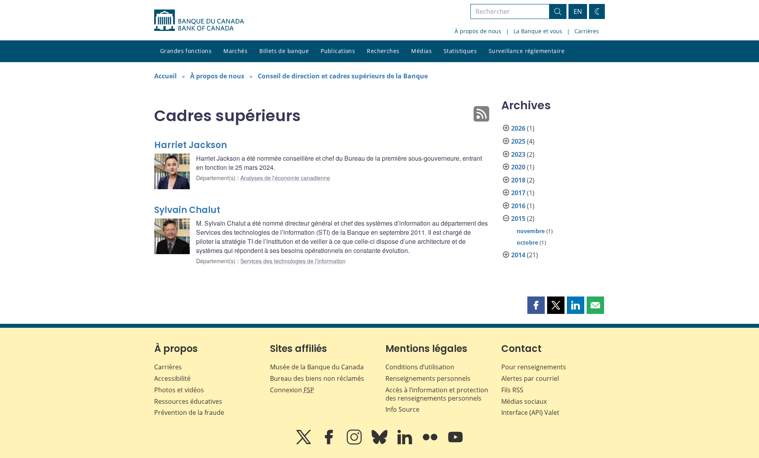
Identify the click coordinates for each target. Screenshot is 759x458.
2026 (518, 128)
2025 (518, 141)
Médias (421, 51)
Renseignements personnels (427, 378)
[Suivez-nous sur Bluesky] (380, 442)
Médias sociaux (524, 401)
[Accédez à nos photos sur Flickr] (431, 442)
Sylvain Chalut (187, 210)
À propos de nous (478, 31)
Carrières (586, 31)
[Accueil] (199, 20)
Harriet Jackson (190, 145)
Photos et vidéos (179, 390)
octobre (527, 242)
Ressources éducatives (188, 401)
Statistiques (460, 51)
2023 (518, 154)
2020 (518, 167)
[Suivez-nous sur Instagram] (355, 442)
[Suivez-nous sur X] (304, 442)
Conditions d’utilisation (419, 367)
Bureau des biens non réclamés (317, 378)
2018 (518, 180)
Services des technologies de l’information (293, 261)
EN (578, 11)
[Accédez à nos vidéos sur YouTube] (455, 442)
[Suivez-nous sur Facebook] (329, 442)
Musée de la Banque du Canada (317, 367)
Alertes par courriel (530, 378)
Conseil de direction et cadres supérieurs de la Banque (343, 76)
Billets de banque (284, 51)
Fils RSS (512, 390)
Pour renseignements (533, 367)
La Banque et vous (538, 31)
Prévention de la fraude (189, 412)
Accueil (165, 76)
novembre (531, 231)
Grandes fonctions (185, 51)
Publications (338, 51)
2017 (518, 192)
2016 (518, 205)
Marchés (235, 51)
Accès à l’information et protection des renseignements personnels (436, 394)
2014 (518, 255)
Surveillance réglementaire (527, 51)
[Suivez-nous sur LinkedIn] (405, 442)
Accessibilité (172, 378)
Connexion (292, 390)
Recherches (383, 51)
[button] (536, 305)
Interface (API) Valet (530, 412)
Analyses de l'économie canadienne (285, 178)
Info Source (402, 409)
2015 (518, 218)
